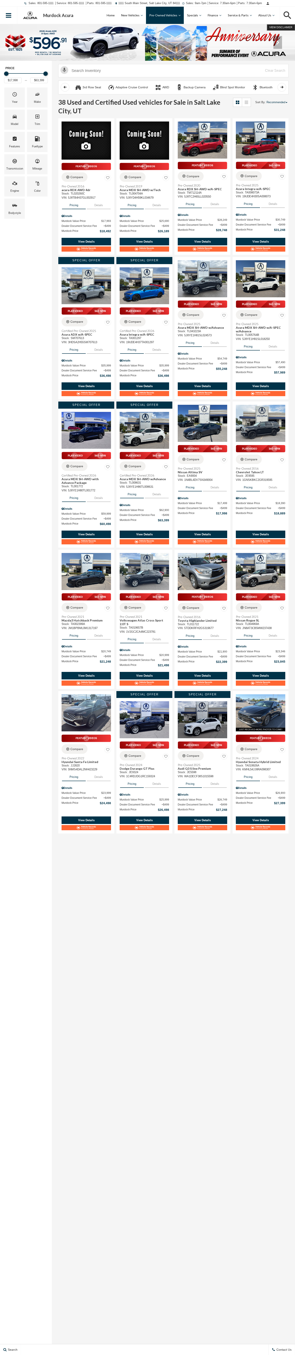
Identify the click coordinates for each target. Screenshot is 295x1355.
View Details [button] (86, 241)
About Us (264, 15)
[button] (8, 15)
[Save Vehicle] (108, 177)
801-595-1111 (45, 3)
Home (111, 15)
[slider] (6, 74)
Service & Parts (238, 15)
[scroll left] (65, 87)
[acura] (30, 15)
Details (98, 205)
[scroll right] (282, 87)
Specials (192, 15)
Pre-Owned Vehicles (163, 15)
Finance (213, 15)
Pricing (74, 205)
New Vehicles (130, 15)
